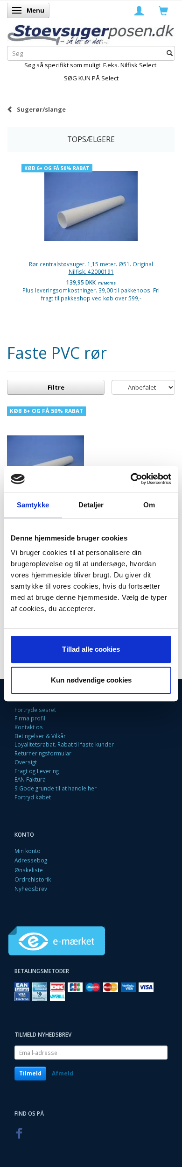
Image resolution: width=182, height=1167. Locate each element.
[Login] (139, 10)
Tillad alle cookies (91, 649)
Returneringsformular (42, 753)
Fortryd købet (32, 797)
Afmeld (62, 1073)
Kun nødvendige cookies (91, 680)
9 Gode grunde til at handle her (55, 788)
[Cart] (163, 10)
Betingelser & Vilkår (40, 736)
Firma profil (29, 718)
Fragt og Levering (36, 771)
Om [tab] (149, 505)
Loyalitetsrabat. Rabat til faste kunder (64, 744)
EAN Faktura (30, 779)
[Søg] (170, 53)
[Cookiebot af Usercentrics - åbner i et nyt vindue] (131, 479)
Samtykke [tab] (33, 505)
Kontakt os (28, 727)
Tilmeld (30, 1073)
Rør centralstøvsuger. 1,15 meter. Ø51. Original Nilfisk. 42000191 (91, 268)
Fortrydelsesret (35, 709)
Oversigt (25, 762)
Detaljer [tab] (91, 505)
